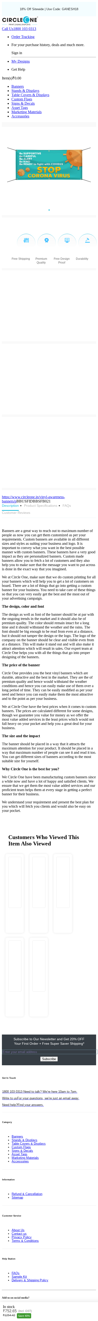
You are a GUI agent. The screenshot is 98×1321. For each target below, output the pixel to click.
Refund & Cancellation (27, 1194)
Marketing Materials (26, 112)
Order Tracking (22, 37)
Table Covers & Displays (30, 95)
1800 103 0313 (19, 29)
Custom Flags (21, 99)
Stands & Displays (25, 91)
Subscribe (49, 1059)
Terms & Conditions (25, 1241)
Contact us (19, 1233)
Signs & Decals (23, 103)
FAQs (16, 1273)
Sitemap (17, 1197)
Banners (17, 86)
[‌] (14, 913)
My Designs (20, 61)
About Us (18, 1230)
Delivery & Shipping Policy (30, 1280)
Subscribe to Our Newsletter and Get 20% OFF (49, 1041)
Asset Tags (19, 108)
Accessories (20, 116)
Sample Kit (19, 1276)
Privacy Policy (22, 1237)
